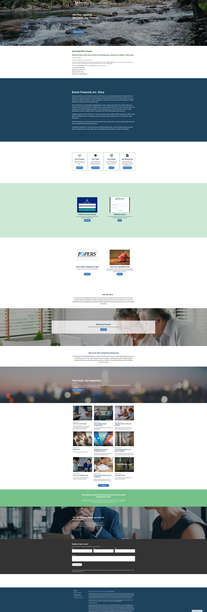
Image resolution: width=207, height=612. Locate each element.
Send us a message (77, 564)
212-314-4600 (127, 604)
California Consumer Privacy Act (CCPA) (123, 599)
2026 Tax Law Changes (80, 424)
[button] (100, 3)
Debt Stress (76, 449)
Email (94, 548)
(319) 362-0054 (78, 592)
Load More (103, 485)
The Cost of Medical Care (80, 475)
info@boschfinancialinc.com (78, 597)
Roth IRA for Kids (120, 475)
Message (74, 555)
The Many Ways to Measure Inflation (123, 424)
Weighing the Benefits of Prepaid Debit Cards (101, 450)
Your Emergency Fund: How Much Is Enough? (123, 450)
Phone (116, 548)
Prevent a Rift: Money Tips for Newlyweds (103, 476)
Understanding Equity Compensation (100, 424)
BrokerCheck (112, 591)
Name (73, 548)
